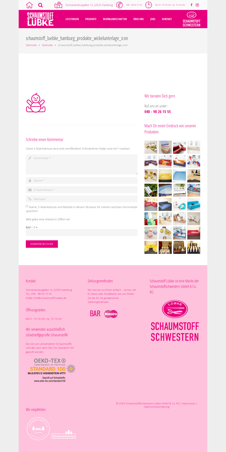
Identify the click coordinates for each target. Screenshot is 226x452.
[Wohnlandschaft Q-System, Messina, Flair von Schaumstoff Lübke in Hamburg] (179, 147)
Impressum (188, 403)
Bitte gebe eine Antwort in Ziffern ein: (48, 219)
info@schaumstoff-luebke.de (50, 298)
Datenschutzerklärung (156, 406)
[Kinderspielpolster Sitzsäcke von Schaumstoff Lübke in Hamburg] (179, 204)
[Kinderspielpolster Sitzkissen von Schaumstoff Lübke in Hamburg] (151, 147)
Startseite (31, 45)
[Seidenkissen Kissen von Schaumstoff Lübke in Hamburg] (151, 219)
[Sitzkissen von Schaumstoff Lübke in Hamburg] (151, 233)
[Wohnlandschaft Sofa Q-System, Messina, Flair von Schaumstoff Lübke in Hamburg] (194, 147)
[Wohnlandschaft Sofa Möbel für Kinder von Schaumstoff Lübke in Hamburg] (165, 161)
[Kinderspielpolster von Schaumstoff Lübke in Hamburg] (194, 161)
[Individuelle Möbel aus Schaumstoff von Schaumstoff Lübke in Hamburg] (165, 176)
